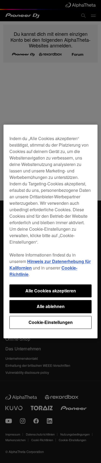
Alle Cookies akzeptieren (50, 291)
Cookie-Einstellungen (51, 322)
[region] (50, 231)
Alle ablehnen (51, 306)
